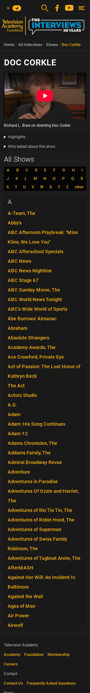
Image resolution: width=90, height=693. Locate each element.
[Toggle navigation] (81, 8)
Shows (52, 44)
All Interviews (30, 44)
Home (9, 44)
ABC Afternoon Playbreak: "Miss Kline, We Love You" (43, 237)
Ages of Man (21, 606)
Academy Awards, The (31, 347)
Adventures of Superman (34, 529)
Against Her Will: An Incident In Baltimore (41, 582)
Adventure (19, 472)
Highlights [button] (16, 137)
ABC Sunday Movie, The (34, 290)
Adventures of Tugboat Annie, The (44, 558)
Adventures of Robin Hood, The (41, 520)
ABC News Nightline (30, 271)
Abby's (15, 223)
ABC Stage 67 (23, 280)
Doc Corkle (71, 44)
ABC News (19, 261)
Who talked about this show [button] (31, 146)
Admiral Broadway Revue (35, 462)
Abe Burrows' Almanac (32, 318)
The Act (16, 386)
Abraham (17, 328)
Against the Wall (25, 596)
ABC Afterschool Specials (35, 251)
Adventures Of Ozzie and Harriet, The (43, 496)
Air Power (18, 616)
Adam (14, 414)
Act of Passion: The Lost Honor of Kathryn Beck (44, 371)
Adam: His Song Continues (36, 424)
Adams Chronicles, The (32, 443)
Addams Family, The (29, 453)
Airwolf (15, 625)
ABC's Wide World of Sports (37, 309)
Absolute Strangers (28, 338)
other (79, 187)
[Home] (45, 27)
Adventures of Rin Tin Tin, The (40, 510)
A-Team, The (21, 213)
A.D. (12, 405)
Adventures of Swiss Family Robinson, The (37, 543)
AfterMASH (20, 568)
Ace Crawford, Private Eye (36, 357)
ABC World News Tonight (35, 299)
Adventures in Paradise (33, 481)
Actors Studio (22, 395)
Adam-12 (18, 433)
